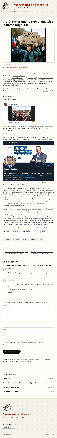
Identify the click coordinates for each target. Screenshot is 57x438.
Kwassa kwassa (17, 78)
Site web (5, 335)
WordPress (51, 434)
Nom (4, 323)
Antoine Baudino (7, 239)
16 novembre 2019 (11, 268)
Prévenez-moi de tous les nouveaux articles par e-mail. (16, 348)
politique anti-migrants (45, 78)
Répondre (10, 275)
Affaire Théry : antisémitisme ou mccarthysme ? (19, 383)
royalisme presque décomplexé (14, 80)
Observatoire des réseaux (29, 5)
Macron (40, 239)
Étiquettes (6, 423)
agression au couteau (38, 198)
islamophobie (25, 239)
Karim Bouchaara (33, 239)
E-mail (4, 329)
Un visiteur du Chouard (10, 391)
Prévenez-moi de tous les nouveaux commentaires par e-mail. (17, 345)
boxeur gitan (32, 78)
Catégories (6, 427)
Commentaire (6, 305)
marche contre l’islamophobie (19, 89)
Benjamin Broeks (16, 239)
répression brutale (19, 76)
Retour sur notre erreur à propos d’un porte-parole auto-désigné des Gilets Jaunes (15, 252)
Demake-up (7, 378)
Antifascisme (24, 67)
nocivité (45, 91)
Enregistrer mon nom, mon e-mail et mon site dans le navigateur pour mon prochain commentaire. (25, 342)
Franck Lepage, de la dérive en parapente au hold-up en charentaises (42, 252)
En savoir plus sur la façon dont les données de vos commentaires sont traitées (27, 360)
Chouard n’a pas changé (11, 387)
